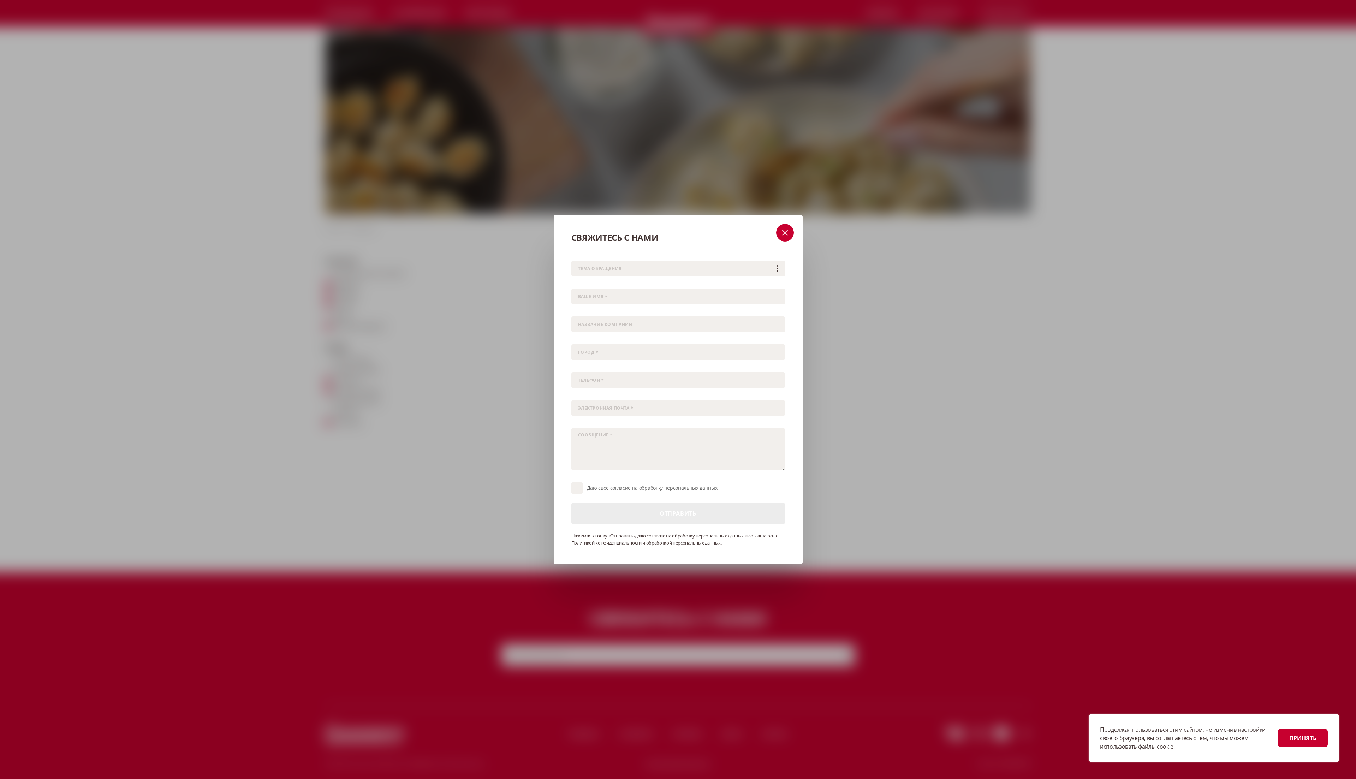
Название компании (592, 312)
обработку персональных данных (708, 536)
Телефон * (581, 367)
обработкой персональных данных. (684, 543)
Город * (578, 340)
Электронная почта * (592, 395)
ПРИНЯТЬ (1302, 738)
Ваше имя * (583, 284)
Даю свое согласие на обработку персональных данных (652, 487)
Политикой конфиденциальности (606, 543)
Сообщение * (584, 423)
